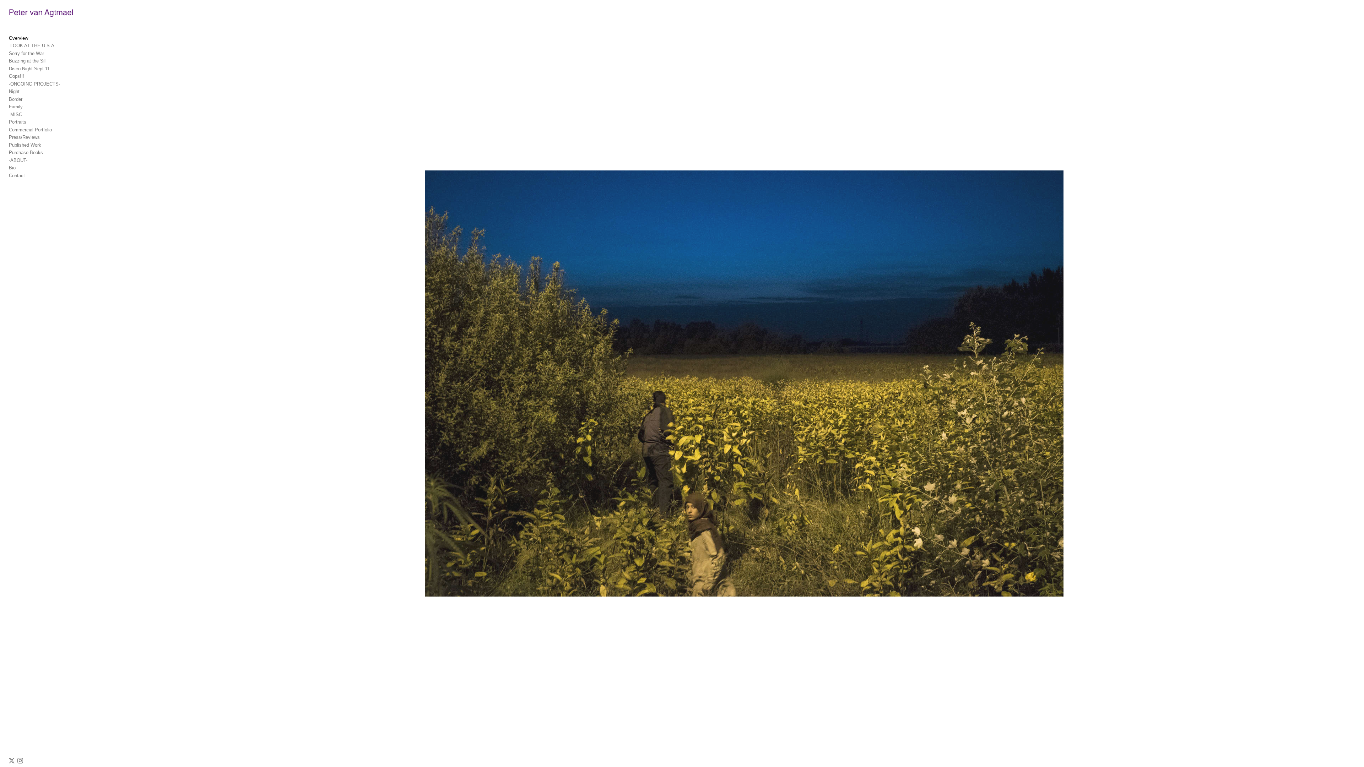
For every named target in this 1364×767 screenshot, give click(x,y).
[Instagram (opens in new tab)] (20, 760)
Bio (12, 167)
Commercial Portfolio (30, 129)
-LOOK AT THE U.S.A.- (33, 45)
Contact (17, 175)
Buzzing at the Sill (28, 61)
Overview (18, 38)
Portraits (17, 122)
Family (16, 106)
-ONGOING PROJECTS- (34, 84)
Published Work (25, 145)
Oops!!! (16, 76)
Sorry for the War (26, 53)
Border (15, 99)
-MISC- (16, 114)
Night (14, 91)
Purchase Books (26, 152)
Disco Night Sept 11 (29, 68)
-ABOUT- (18, 160)
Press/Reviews (24, 137)
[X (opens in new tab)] (12, 760)
